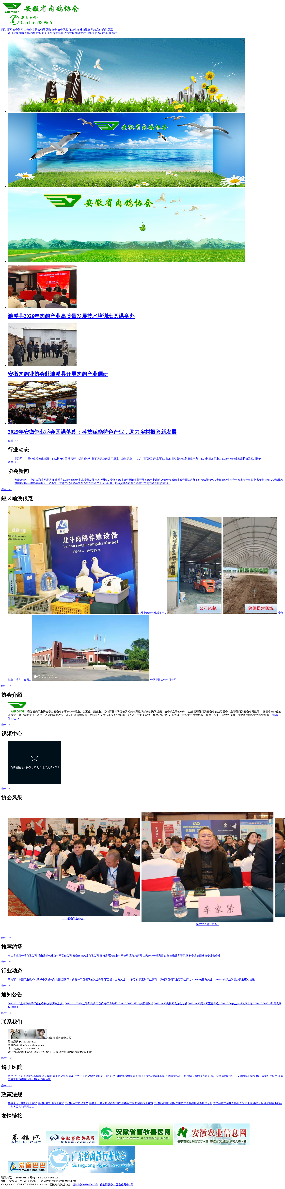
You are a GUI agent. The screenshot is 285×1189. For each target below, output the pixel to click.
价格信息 (91, 33)
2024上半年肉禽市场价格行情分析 (91, 1003)
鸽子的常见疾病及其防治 (152, 1075)
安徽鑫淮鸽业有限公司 (86, 955)
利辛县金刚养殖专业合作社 (204, 955)
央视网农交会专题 (170, 1003)
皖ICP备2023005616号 (85, 1184)
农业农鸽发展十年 (236, 1003)
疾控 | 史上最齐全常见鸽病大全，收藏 (30, 1075)
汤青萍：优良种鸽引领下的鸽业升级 (89, 458)
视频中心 (103, 33)
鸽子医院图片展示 (266, 1075)
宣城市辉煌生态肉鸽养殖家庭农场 (149, 955)
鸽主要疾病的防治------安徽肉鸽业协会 (233, 1075)
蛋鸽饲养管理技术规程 (51, 1103)
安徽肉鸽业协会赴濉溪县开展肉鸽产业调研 (135, 479)
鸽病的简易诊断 (41, 1079)
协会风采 (62, 29)
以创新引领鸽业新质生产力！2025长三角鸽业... (193, 458)
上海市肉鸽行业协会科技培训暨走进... (36, 1003)
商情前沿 (35, 33)
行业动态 (74, 29)
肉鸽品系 (107, 29)
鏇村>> (13, 440)
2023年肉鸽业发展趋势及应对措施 (241, 458)
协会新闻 (18, 29)
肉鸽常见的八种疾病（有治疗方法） (189, 1075)
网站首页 (6, 29)
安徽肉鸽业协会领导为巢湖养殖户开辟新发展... (86, 483)
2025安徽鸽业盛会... (73, 918)
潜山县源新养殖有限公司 (22, 955)
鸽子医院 (47, 33)
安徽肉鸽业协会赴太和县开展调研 (34, 479)
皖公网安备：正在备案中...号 (116, 1184)
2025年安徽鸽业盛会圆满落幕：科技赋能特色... (188, 479)
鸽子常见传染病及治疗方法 (68, 1075)
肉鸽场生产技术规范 (76, 1103)
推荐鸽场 (24, 33)
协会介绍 (29, 29)
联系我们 (114, 33)
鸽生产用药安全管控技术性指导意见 (191, 1103)
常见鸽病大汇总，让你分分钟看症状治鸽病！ (111, 1075)
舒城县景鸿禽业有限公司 (114, 955)
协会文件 (80, 33)
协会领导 (40, 29)
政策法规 (69, 33)
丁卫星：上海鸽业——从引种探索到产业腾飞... (138, 458)
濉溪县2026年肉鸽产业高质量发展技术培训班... (82, 479)
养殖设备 (85, 29)
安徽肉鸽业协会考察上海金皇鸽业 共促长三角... (244, 479)
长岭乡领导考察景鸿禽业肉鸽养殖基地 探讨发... (142, 483)
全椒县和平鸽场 (179, 955)
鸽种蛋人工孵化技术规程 (22, 1103)
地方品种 (96, 29)
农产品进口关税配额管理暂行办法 (233, 1103)
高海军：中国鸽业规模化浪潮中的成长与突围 (41, 458)
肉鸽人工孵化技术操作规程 (105, 1103)
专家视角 (58, 33)
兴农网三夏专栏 (203, 1003)
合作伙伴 (13, 33)
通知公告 (51, 29)
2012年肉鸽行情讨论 (135, 1003)
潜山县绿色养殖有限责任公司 (55, 955)
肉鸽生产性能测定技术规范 (137, 1103)
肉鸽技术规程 (162, 1103)
